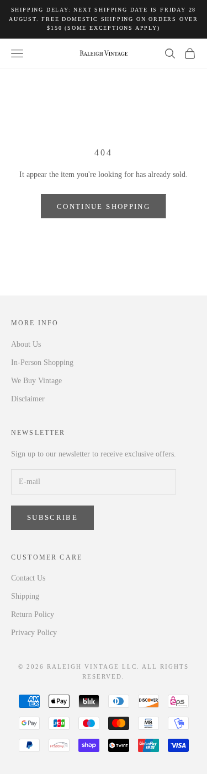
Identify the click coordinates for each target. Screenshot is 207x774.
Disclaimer (28, 399)
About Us (26, 344)
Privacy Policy (34, 632)
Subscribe (52, 517)
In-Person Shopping (42, 362)
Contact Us (28, 578)
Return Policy (32, 614)
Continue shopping (103, 206)
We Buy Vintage (36, 381)
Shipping (25, 596)
